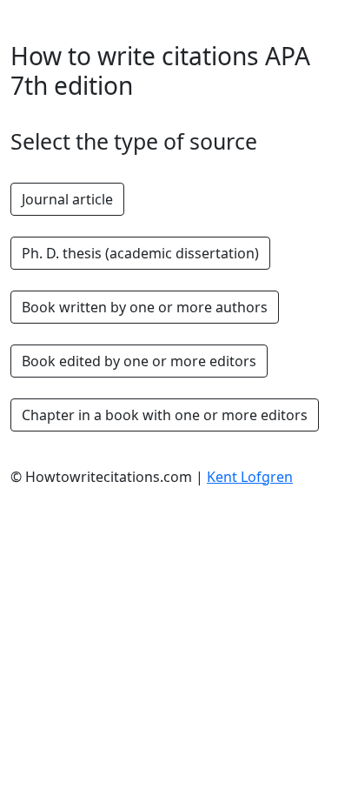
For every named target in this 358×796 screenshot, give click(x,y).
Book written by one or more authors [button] (145, 307)
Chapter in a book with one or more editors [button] (165, 415)
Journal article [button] (67, 199)
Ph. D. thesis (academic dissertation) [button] (140, 253)
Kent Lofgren (250, 476)
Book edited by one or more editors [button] (139, 361)
